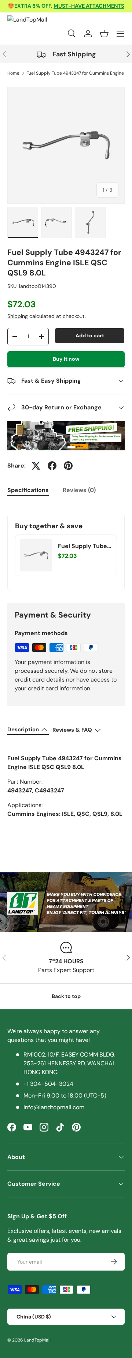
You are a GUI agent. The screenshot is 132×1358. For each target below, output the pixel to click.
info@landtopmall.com (53, 1107)
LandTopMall (37, 1340)
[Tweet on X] (36, 466)
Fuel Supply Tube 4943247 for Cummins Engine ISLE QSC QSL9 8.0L (82, 546)
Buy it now (66, 359)
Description (23, 729)
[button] (104, 34)
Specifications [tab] (28, 490)
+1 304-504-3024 (48, 1084)
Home (13, 73)
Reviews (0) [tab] (79, 490)
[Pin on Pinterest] (68, 466)
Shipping (17, 316)
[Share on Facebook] (52, 466)
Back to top (66, 996)
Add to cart (90, 335)
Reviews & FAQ (72, 730)
